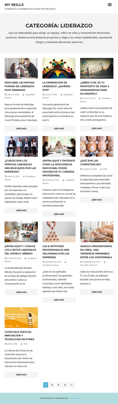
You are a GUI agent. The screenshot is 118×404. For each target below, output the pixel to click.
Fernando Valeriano (88, 265)
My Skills (14, 5)
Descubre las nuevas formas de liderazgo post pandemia (19, 86)
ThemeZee (73, 398)
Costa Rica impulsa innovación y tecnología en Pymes (19, 336)
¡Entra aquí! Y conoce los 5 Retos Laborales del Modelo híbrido (20, 250)
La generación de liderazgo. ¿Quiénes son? (56, 86)
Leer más (21, 128)
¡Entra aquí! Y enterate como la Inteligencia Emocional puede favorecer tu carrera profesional (58, 168)
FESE (105, 169)
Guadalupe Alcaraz (50, 265)
